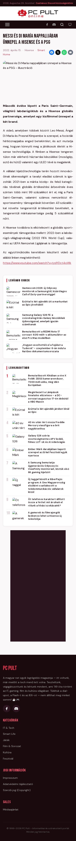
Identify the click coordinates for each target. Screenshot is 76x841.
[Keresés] (62, 25)
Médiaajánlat (10, 809)
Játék (6, 740)
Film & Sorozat (12, 746)
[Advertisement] (38, 585)
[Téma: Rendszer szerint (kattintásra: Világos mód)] (70, 24)
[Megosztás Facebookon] (51, 52)
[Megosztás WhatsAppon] (64, 52)
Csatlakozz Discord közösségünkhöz (54, 3)
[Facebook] (47, 24)
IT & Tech (8, 727)
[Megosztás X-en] (58, 52)
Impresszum (10, 777)
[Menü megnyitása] (7, 24)
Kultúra (7, 752)
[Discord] (54, 24)
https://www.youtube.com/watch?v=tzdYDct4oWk (37, 263)
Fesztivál (8, 758)
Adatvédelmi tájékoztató (18, 784)
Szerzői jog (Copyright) (17, 790)
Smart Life (9, 734)
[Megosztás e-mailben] (70, 52)
